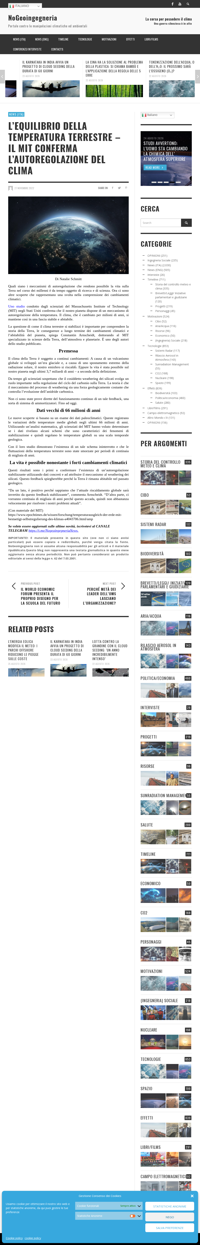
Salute (159, 402)
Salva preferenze (170, 1228)
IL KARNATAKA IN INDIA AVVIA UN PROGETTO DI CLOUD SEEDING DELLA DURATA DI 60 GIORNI (34, 66)
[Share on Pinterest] (126, 188)
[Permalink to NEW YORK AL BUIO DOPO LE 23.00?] (172, 895)
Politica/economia (166, 398)
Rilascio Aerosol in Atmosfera (158, 647)
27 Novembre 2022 (24, 188)
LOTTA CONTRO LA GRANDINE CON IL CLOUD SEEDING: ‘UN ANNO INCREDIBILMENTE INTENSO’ (110, 650)
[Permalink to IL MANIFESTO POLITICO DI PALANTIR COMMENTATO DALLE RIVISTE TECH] (185, 1012)
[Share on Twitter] (119, 188)
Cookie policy (14, 1238)
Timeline (152, 279)
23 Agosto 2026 (17, 75)
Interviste (153, 275)
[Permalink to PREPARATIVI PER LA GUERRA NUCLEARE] (153, 1042)
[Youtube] (180, 4)
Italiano (21, 6)
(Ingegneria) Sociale (167, 340)
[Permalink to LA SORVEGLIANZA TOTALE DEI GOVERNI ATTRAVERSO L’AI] (172, 1012)
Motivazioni (154, 316)
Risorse (160, 331)
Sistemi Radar (164, 350)
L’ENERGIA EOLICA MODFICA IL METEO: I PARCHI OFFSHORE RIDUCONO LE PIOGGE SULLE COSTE (23, 650)
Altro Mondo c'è (157, 417)
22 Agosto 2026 (143, 75)
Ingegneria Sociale (159, 260)
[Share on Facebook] (112, 188)
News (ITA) (16, 114)
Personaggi (162, 311)
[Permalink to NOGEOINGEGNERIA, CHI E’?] (153, 719)
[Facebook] (172, 4)
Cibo (158, 321)
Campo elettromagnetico (163, 413)
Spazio (159, 383)
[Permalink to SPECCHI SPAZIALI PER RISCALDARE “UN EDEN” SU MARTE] (172, 1100)
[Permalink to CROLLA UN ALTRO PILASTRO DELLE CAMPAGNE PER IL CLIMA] (185, 924)
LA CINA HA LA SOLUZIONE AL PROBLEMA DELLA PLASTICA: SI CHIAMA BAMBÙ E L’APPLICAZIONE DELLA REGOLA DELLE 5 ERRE (100, 68)
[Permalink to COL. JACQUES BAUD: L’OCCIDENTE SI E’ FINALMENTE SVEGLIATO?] (172, 719)
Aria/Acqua (162, 326)
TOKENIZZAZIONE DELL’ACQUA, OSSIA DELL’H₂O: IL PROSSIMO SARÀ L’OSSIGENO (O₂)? (161, 66)
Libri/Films (153, 408)
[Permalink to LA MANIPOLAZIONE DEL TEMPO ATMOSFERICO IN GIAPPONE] (172, 478)
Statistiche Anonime (169, 1206)
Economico (162, 335)
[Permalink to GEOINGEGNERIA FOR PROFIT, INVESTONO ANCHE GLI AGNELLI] (185, 895)
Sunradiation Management (172, 364)
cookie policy (33, 1238)
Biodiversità (162, 393)
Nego (170, 1217)
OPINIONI (153, 255)
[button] (192, 1196)
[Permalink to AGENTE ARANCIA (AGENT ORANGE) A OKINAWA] (153, 837)
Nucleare (161, 378)
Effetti (151, 388)
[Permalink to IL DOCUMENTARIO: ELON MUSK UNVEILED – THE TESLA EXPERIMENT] (185, 1159)
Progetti (160, 306)
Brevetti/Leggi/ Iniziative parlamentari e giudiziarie (165, 585)
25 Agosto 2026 (17, 663)
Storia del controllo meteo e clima (160, 464)
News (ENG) (155, 270)
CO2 (158, 373)
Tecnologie (154, 346)
